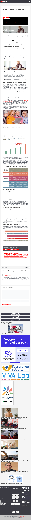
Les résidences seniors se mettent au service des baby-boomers (13, 256)
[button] (29, 1)
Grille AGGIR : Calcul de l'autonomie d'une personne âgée (4, 494)
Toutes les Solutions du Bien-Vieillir (7, 15)
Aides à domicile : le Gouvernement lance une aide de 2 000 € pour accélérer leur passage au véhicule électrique (15, 461)
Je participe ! (3, 333)
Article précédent (4, 267)
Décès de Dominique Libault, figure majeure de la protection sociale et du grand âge (14, 472)
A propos (1, 499)
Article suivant (27, 267)
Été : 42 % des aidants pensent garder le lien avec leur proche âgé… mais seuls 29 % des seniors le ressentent (15, 439)
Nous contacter (2, 500)
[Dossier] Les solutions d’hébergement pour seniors (11, 253)
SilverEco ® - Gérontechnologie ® (22, 516)
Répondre (27, 283)
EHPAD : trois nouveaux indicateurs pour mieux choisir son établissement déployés (14, 450)
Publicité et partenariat (3, 503)
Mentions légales (2, 504)
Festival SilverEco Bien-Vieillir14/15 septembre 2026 (6, 323)
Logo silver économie (3, 496)
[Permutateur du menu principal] (28, 1)
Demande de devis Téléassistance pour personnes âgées (11, 483)
